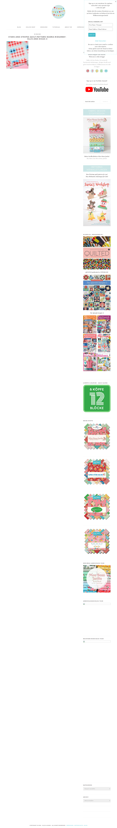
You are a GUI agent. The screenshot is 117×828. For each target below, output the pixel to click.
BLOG (85, 825)
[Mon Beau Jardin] (97, 451)
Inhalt (97, 41)
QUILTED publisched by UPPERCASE (97, 272)
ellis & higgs (58, 12)
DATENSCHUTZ (78, 825)
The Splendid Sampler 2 (97, 313)
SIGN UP (92, 35)
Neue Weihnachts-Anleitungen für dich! (97, 176)
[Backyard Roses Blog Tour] (97, 604)
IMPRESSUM (69, 825)
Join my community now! (95, 22)
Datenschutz (102, 41)
